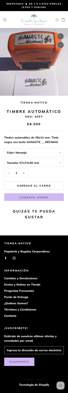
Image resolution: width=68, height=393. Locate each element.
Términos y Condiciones (20, 309)
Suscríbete (19, 361)
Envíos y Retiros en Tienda (22, 284)
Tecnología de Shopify (34, 384)
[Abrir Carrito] (63, 19)
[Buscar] (57, 19)
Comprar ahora (33, 197)
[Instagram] (14, 258)
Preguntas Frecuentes (19, 290)
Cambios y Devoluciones (20, 278)
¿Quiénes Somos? (16, 303)
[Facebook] (5, 258)
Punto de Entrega (16, 297)
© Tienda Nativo (34, 379)
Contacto (10, 315)
